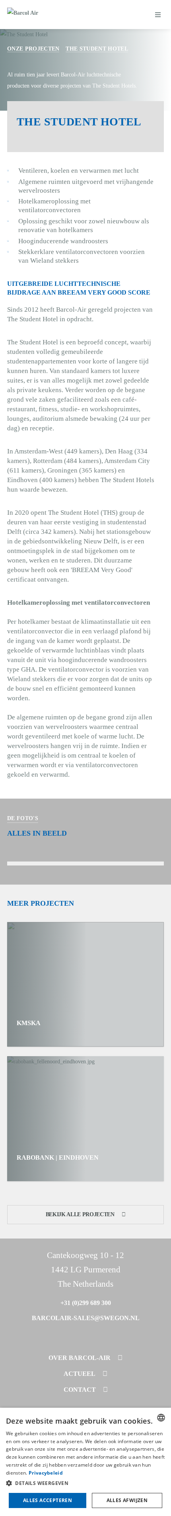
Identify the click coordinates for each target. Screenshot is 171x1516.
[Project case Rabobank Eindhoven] (85, 1118)
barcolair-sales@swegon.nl (86, 1318)
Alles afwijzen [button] (127, 1500)
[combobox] (161, 1418)
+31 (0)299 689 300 (85, 1302)
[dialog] (85, 1462)
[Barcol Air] (22, 15)
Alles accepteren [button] (47, 1500)
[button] (85, 1483)
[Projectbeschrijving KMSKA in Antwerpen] (85, 984)
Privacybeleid (46, 1472)
